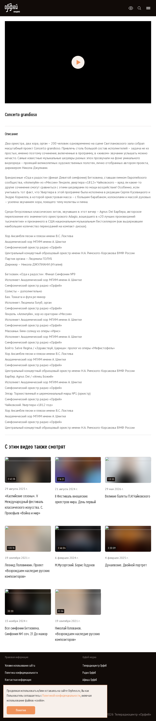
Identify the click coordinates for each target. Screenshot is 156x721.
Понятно (21, 710)
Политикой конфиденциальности (61, 695)
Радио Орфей (89, 672)
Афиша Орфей (89, 679)
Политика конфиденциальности (21, 672)
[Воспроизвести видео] (78, 62)
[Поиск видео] (139, 8)
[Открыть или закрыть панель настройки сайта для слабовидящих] (131, 8)
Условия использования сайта (20, 665)
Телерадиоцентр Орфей (94, 665)
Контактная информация (18, 679)
